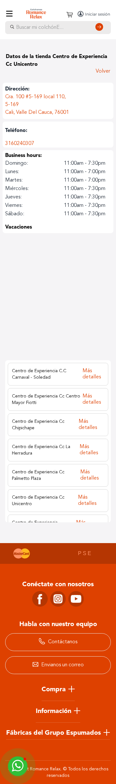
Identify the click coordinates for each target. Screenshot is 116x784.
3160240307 (19, 143)
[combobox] (58, 27)
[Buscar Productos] (100, 27)
